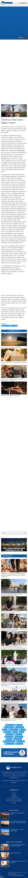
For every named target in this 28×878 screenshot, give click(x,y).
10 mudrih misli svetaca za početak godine (11, 347)
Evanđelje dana (9, 727)
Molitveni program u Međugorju (14, 799)
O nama (14, 793)
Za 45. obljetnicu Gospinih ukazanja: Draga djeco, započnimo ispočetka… (18, 822)
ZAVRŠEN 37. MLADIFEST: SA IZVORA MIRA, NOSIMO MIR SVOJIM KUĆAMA (12, 702)
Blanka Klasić (6, 325)
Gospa (5, 729)
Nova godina (14, 325)
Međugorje (7, 732)
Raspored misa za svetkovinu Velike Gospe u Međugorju (12, 666)
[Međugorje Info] (7, 3)
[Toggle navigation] (25, 37)
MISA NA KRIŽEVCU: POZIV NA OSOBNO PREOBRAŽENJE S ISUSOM (11, 719)
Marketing (14, 795)
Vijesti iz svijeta (10, 743)
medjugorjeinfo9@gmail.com (17, 875)
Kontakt (14, 802)
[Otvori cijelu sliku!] (14, 110)
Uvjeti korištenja (14, 797)
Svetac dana (9, 736)
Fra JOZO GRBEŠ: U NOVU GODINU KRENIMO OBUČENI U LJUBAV (14, 363)
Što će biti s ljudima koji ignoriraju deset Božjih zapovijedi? (17, 845)
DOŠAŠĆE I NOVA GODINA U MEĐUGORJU (10, 395)
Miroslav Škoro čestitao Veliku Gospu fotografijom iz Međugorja (11, 612)
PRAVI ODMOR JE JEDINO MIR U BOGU (17, 813)
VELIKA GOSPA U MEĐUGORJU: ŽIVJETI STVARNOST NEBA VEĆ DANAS (11, 595)
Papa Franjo (10, 734)
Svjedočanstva (19, 736)
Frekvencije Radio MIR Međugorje (14, 800)
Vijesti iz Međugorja (9, 741)
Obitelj (22, 732)
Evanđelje (19, 725)
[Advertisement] (14, 20)
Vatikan (9, 739)
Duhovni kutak (10, 725)
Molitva (15, 732)
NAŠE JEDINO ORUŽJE (15, 853)
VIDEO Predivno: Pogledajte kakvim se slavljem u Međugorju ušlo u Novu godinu (12, 379)
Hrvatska (23, 729)
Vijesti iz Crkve (17, 739)
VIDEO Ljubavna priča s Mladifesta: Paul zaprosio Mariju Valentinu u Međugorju (14, 629)
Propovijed (19, 734)
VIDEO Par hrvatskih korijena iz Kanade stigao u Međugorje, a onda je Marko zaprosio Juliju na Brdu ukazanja (13, 684)
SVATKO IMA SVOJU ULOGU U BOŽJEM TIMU (17, 830)
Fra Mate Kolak (19, 727)
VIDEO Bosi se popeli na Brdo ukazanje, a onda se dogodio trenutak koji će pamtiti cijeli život (13, 575)
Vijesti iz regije (20, 741)
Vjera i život (20, 743)
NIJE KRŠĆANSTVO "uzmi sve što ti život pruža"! (18, 862)
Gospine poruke (14, 729)
